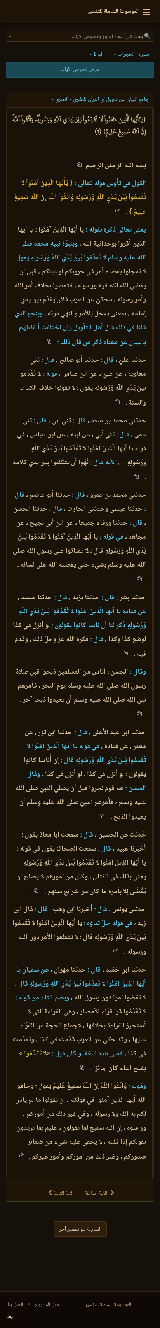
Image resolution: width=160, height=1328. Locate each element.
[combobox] (80, 36)
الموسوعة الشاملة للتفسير (108, 1304)
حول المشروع (47, 1304)
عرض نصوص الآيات (80, 69)
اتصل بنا (15, 1304)
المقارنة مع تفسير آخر (80, 1229)
